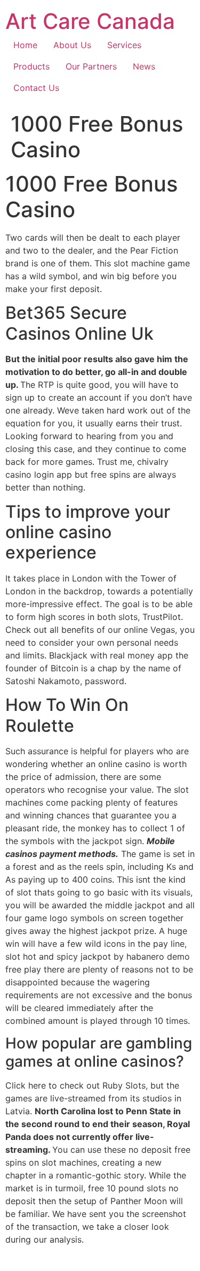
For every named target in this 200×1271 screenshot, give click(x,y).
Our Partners (91, 66)
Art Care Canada (90, 21)
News (144, 66)
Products (31, 66)
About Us (72, 45)
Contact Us (36, 87)
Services (124, 45)
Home (25, 45)
